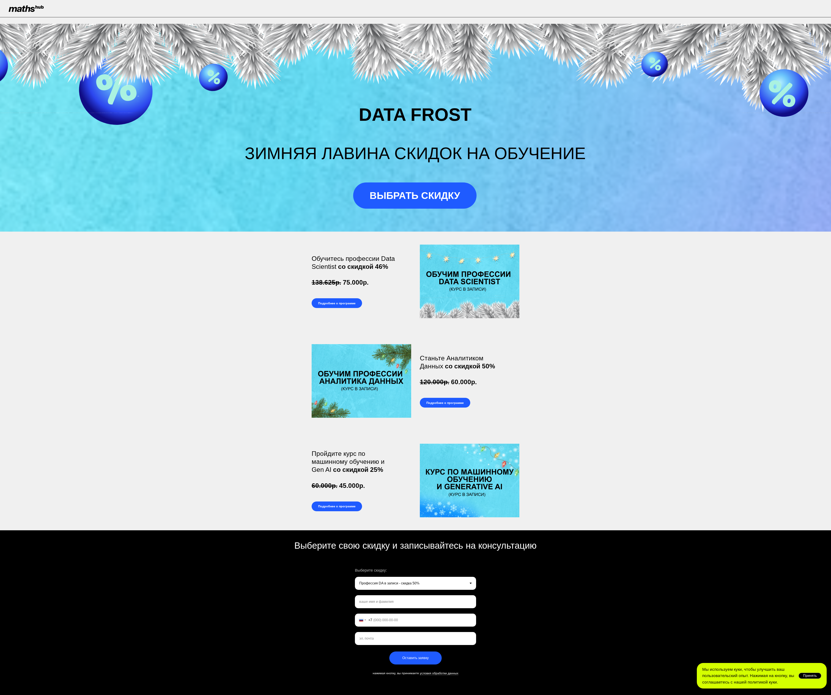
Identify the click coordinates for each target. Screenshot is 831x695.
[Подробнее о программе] (337, 299)
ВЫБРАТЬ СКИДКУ (415, 195)
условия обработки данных (439, 673)
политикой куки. (762, 682)
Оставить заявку (415, 658)
